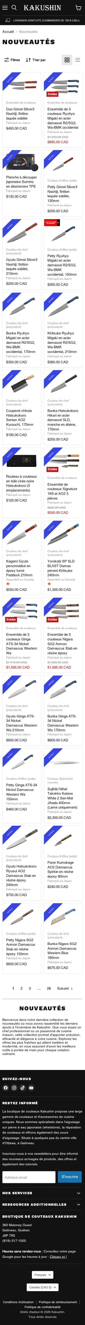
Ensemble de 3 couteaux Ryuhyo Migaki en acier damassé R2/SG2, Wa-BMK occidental (62, 118)
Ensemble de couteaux (21, 102)
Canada (40, 1287)
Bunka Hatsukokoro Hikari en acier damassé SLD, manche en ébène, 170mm (62, 420)
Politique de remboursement (58, 1302)
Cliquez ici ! (58, 1257)
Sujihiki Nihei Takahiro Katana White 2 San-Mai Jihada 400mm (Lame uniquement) (62, 798)
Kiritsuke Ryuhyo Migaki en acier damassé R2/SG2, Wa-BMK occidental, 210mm (62, 342)
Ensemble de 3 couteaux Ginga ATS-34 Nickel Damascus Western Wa (21, 643)
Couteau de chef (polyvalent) (16, 325)
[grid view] (67, 60)
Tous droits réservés (43, 1317)
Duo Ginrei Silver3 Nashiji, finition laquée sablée (20, 113)
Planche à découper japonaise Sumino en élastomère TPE (21, 181)
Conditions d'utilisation (18, 1302)
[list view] (77, 60)
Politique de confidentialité (42, 1307)
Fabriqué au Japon (18, 122)
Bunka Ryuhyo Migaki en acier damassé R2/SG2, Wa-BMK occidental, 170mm (20, 342)
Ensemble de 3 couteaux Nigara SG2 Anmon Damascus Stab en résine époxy (62, 643)
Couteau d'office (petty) (62, 180)
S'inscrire (70, 1176)
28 (49, 988)
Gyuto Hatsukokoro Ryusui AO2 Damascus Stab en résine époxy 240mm (21, 875)
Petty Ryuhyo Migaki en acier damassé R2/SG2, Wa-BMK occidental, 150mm (62, 265)
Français (40, 1275)
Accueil (8, 32)
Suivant (63, 988)
